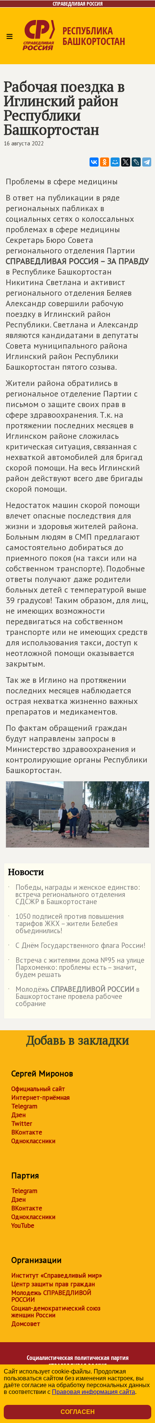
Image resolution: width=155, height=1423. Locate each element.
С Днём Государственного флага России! (77, 947)
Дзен (18, 1114)
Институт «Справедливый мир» (56, 1275)
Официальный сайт (38, 1088)
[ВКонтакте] (94, 162)
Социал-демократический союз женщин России (55, 1311)
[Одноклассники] (104, 162)
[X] (125, 162)
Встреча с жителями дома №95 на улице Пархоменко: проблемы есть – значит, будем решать (76, 968)
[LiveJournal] (136, 162)
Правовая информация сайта (93, 1392)
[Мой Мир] (115, 162)
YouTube (22, 1225)
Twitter (21, 1123)
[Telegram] (146, 162)
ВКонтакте (26, 1132)
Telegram (24, 1106)
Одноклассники (33, 1140)
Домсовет (25, 1323)
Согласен (78, 1412)
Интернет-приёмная (40, 1097)
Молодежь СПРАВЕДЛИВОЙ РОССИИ (51, 1296)
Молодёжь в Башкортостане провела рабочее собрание (74, 997)
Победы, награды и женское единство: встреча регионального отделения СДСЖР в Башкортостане (74, 895)
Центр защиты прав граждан (53, 1284)
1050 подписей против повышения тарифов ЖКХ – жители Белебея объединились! (66, 924)
